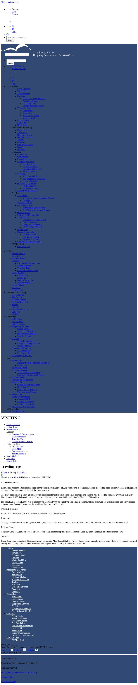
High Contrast (18, 66)
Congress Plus (23, 130)
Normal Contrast (19, 68)
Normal (15, 14)
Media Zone (22, 229)
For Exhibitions (29, 186)
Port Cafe (21, 142)
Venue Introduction (31, 176)
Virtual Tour (22, 91)
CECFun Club (18, 244)
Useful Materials (30, 181)
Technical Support (30, 166)
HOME (4, 472)
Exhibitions (22, 154)
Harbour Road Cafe (25, 137)
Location (21, 96)
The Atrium (22, 132)
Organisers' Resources (26, 183)
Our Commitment (24, 205)
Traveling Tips (29, 103)
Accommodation (30, 101)
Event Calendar (23, 89)
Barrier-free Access (31, 115)
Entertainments (23, 159)
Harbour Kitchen (24, 135)
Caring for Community (32, 225)
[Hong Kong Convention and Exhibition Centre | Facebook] (7, 35)
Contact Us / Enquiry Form (28, 242)
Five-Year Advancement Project (36, 210)
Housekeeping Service (32, 169)
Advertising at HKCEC (27, 191)
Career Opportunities (26, 232)
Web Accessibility (8, 681)
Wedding (21, 149)
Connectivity (28, 110)
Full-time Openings (31, 237)
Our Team (16, 193)
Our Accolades (23, 212)
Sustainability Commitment (34, 220)
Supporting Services (25, 161)
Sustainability (23, 217)
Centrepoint (28, 200)
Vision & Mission (24, 203)
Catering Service (30, 164)
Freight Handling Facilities (34, 178)
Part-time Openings (31, 239)
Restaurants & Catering (22, 127)
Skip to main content (10, 2)
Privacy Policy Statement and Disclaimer (18, 672)
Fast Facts (21, 123)
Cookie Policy (7, 677)
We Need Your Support (32, 227)
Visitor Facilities (24, 108)
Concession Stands (25, 144)
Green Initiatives (30, 222)
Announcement (23, 94)
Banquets (21, 147)
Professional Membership (28, 215)
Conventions (22, 157)
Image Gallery (23, 120)
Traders (20, 140)
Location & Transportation (34, 98)
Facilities (21, 174)
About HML (22, 195)
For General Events (31, 188)
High (14, 12)
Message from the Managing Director (38, 198)
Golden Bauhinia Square (33, 106)
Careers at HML (30, 234)
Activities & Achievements (34, 208)
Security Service (30, 171)
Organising (16, 152)
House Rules (22, 125)
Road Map (27, 113)
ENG (14, 32)
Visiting (15, 86)
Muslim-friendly (29, 118)
